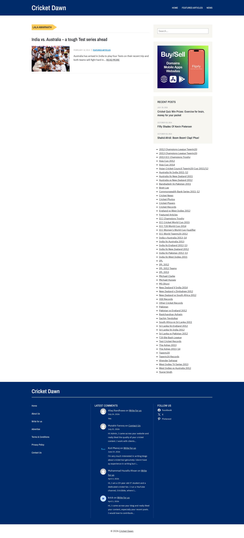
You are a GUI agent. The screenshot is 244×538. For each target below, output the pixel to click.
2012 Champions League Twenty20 (178, 149)
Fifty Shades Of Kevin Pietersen (174, 126)
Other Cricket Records (171, 303)
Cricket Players (167, 203)
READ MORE (113, 59)
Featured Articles (102, 50)
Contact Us (134, 425)
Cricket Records (167, 207)
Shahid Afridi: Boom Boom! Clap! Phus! (178, 138)
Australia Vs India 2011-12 (173, 172)
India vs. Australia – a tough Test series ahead (69, 39)
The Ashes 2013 (168, 345)
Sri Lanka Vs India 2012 (172, 329)
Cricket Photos (167, 199)
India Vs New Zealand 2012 (174, 249)
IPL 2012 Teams (168, 268)
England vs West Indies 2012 (174, 210)
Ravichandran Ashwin (170, 314)
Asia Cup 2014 (167, 164)
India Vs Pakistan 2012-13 (173, 253)
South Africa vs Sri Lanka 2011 (175, 322)
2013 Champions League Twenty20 (178, 153)
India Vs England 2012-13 (173, 245)
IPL (161, 260)
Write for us (135, 410)
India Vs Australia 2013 (171, 241)
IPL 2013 (164, 272)
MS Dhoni (164, 283)
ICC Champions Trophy (171, 218)
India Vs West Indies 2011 (173, 256)
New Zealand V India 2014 (173, 287)
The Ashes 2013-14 (169, 349)
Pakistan (163, 306)
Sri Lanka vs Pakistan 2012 (173, 333)
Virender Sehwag (168, 360)
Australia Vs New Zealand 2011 (176, 176)
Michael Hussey (167, 279)
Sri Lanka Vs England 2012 (173, 326)
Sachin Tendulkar (168, 318)
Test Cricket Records (170, 341)
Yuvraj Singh (165, 372)
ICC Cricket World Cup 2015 (174, 222)
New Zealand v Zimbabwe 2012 (176, 291)
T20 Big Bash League (170, 337)
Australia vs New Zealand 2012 (175, 180)
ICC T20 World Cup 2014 (172, 226)
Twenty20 (164, 352)
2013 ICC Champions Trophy (174, 157)
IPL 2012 (164, 264)
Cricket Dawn (49, 7)
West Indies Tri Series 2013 (173, 364)
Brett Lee (164, 187)
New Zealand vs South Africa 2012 (177, 295)
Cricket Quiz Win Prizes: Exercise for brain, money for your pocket (180, 113)
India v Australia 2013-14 (173, 237)
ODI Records (166, 299)
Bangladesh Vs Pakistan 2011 (175, 183)
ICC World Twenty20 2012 (173, 233)
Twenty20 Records (169, 356)
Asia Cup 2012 (167, 160)
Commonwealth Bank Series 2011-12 (179, 191)
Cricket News (166, 195)
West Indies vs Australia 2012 (175, 368)
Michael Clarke (167, 276)
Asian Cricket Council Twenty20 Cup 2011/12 (183, 168)
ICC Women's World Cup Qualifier (177, 230)
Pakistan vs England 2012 (173, 310)
